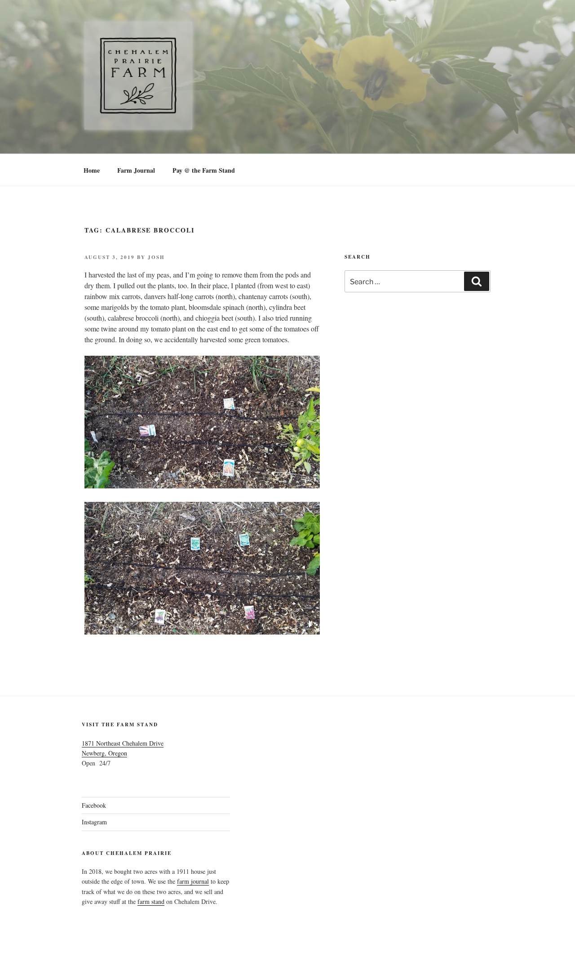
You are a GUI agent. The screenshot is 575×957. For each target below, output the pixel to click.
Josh (156, 257)
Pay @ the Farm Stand (203, 170)
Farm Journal (136, 170)
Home (92, 170)
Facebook (94, 805)
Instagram (94, 822)
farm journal (193, 881)
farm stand (150, 901)
